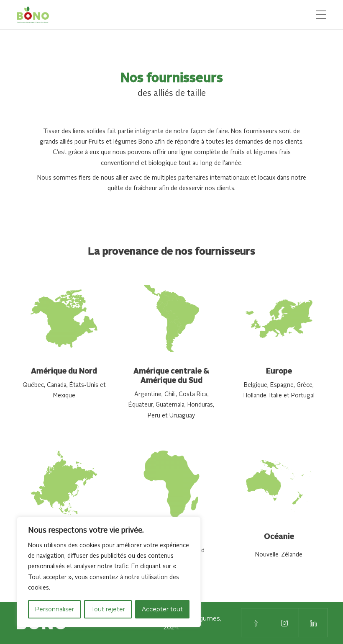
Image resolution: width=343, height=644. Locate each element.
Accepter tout (162, 609)
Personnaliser (54, 609)
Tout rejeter (108, 609)
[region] (109, 572)
